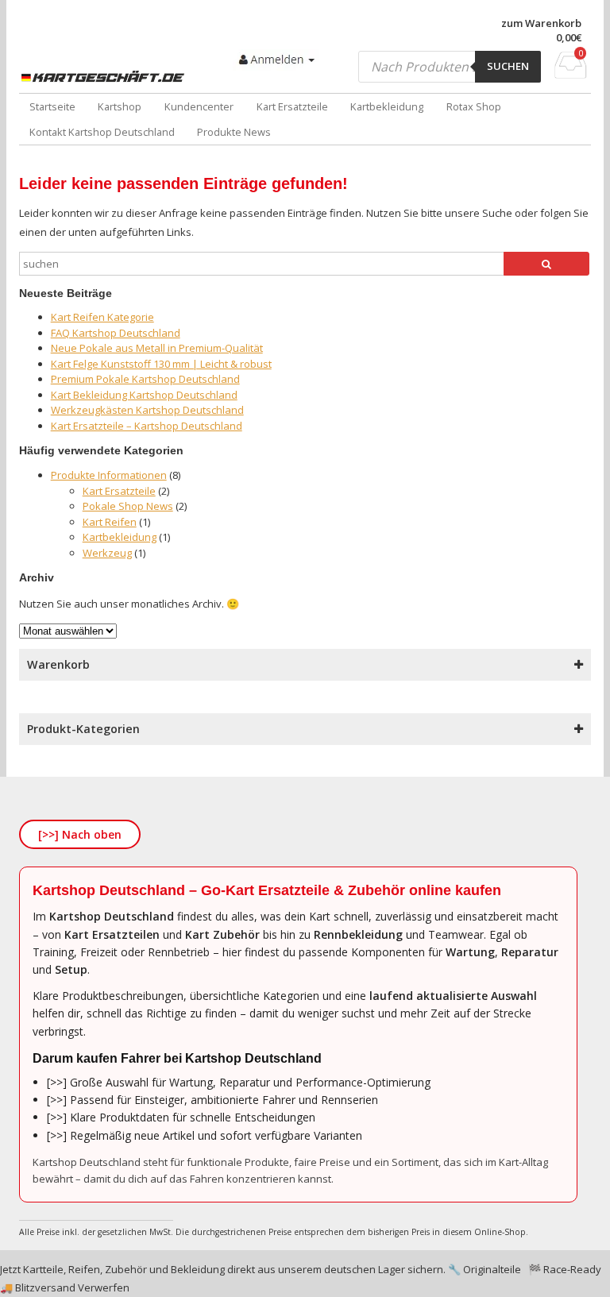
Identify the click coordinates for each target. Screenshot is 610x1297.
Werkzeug (107, 553)
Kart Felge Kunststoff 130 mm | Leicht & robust (161, 364)
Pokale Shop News (128, 506)
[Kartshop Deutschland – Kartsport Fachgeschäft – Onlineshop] (105, 77)
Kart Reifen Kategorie (102, 317)
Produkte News (234, 132)
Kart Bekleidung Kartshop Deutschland (144, 395)
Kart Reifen (110, 522)
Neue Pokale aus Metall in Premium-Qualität (157, 348)
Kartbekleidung (386, 106)
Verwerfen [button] (103, 1287)
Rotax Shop (473, 106)
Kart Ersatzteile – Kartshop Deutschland (146, 426)
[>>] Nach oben (80, 834)
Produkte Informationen (109, 475)
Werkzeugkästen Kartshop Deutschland (147, 410)
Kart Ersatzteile (292, 106)
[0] (570, 74)
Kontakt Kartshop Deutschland (102, 132)
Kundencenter (199, 106)
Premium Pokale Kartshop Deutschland (145, 379)
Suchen (508, 66)
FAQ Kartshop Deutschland (115, 333)
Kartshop (119, 106)
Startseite (52, 106)
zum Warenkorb (541, 23)
